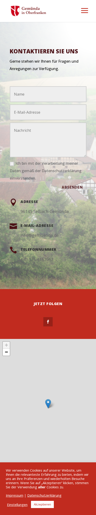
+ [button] (6, 345)
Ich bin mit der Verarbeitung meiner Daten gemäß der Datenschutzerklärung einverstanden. (46, 171)
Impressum (14, 495)
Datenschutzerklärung (44, 495)
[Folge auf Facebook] (48, 321)
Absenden (72, 187)
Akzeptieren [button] (42, 504)
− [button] (6, 352)
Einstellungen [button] (17, 504)
